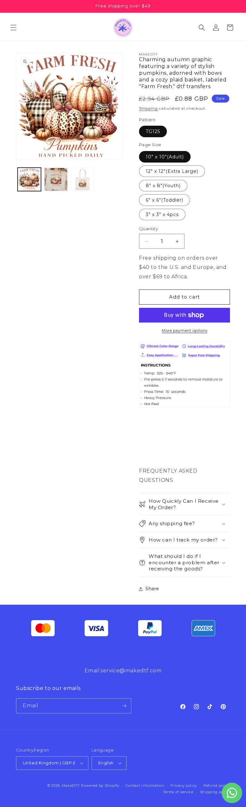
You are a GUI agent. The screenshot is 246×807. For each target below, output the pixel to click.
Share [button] (152, 589)
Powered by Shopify (100, 785)
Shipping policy (215, 792)
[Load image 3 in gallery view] (82, 179)
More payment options (184, 330)
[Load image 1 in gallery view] (29, 179)
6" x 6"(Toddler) (164, 200)
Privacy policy (183, 785)
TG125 (153, 131)
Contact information (145, 785)
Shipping (148, 108)
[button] (13, 28)
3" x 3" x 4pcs (162, 214)
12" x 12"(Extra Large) (172, 171)
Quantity (148, 228)
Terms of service (178, 792)
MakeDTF (71, 785)
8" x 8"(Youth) (163, 186)
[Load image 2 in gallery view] (56, 179)
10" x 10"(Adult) (165, 157)
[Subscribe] (124, 705)
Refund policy (216, 785)
